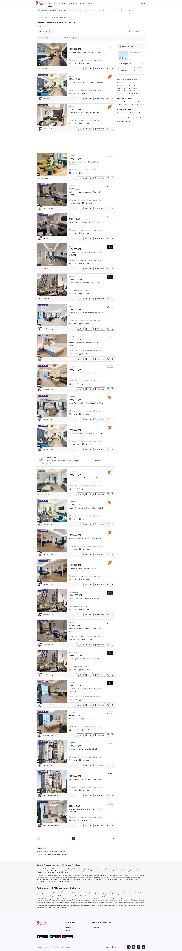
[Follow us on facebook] (133, 947)
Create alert (44, 31)
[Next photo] (65, 54)
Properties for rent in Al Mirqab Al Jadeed (129, 113)
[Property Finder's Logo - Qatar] (40, 3)
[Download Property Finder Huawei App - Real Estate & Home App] (67, 936)
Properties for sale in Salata (125, 83)
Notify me (98, 460)
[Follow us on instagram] (129, 947)
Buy (50, 3)
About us (67, 927)
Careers (67, 931)
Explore (90, 3)
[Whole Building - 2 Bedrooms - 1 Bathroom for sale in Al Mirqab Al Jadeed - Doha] (76, 603)
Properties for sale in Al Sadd (126, 85)
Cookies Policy (66, 947)
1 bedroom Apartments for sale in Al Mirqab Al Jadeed (133, 102)
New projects (63, 3)
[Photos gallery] (52, 54)
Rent (55, 3)
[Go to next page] (113, 838)
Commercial (73, 3)
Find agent (82, 3)
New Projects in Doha (123, 121)
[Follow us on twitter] (138, 947)
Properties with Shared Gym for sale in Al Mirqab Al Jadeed (55, 854)
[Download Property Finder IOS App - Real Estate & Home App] (42, 936)
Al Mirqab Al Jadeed (48, 10)
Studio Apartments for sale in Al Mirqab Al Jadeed (132, 104)
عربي (106, 947)
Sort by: (130, 31)
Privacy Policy (55, 947)
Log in (143, 3)
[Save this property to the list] (108, 68)
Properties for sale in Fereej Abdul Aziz (129, 93)
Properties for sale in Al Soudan (126, 91)
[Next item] (142, 64)
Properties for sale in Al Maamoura (127, 88)
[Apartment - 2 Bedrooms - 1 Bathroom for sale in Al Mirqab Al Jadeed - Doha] (76, 287)
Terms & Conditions (43, 947)
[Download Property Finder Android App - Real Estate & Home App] (55, 936)
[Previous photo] (38, 54)
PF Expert (95, 927)
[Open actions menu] (112, 68)
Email (89, 68)
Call (81, 68)
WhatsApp (100, 68)
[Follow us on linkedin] (143, 947)
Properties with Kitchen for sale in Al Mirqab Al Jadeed (53, 851)
